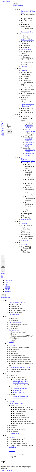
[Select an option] (2, 256)
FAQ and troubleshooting (30, 130)
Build (6, 284)
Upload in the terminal (29, 154)
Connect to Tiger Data (28, 161)
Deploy (7, 289)
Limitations (24, 240)
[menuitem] (3, 260)
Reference (8, 291)
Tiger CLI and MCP (27, 40)
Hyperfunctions (26, 49)
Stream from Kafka (19, 392)
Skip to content (5, 2)
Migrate (7, 286)
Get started (8, 280)
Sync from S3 (29, 142)
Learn (6, 282)
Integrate (7, 288)
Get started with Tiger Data (17, 302)
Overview (24, 70)
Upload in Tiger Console (30, 150)
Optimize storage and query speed (27, 105)
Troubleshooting (26, 219)
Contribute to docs (27, 32)
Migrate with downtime (29, 126)
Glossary (24, 66)
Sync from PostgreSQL (29, 139)
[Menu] (15, 4)
